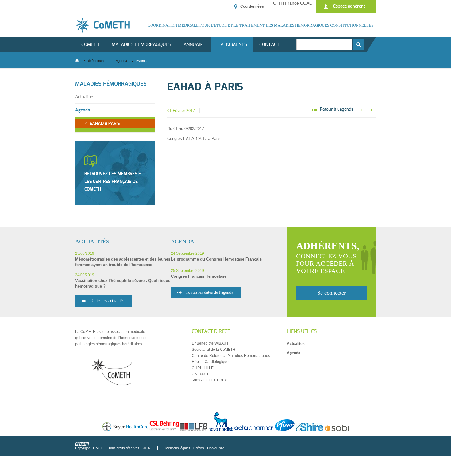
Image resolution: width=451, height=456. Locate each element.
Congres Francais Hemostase (198, 276)
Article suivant (371, 109)
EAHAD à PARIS (105, 124)
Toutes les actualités (107, 301)
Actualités (84, 97)
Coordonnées (252, 6)
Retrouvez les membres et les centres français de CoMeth (113, 181)
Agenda (121, 61)
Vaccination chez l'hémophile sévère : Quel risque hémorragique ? (122, 283)
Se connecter (331, 293)
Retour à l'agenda (336, 109)
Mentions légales (177, 448)
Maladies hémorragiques (141, 44)
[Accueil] (106, 25)
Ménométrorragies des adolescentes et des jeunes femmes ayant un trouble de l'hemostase (122, 262)
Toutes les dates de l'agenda (209, 292)
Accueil (77, 60)
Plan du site (215, 448)
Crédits (198, 448)
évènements (232, 44)
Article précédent (361, 109)
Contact (269, 44)
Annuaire (194, 44)
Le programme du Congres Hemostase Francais (216, 259)
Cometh (90, 44)
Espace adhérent (349, 6)
